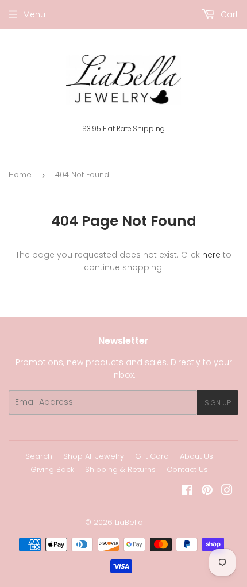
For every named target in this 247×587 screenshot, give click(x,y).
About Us (196, 456)
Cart (228, 14)
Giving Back (52, 469)
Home (20, 174)
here (211, 254)
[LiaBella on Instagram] (227, 491)
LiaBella (129, 522)
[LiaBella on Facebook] (187, 491)
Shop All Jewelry (93, 456)
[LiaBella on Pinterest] (207, 491)
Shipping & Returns (120, 469)
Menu (34, 14)
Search (38, 456)
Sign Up (217, 403)
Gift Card (152, 456)
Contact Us (187, 469)
